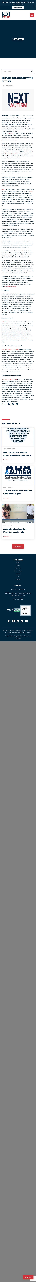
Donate (18, 577)
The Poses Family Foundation (9, 379)
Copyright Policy (18, 636)
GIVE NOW (28, 1277)
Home (18, 562)
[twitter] (22, 622)
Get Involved (18, 571)
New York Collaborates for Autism (10, 349)
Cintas (30, 191)
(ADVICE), (11, 133)
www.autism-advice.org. (10, 287)
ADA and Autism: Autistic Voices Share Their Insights (17, 492)
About (18, 565)
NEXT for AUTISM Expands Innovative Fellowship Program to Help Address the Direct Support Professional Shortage (17, 454)
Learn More (18, 7)
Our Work (18, 568)
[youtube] (26, 622)
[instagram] (13, 622)
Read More (7, 460)
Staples (3, 189)
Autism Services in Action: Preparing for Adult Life (14, 530)
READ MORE (18, 546)
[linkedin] (18, 622)
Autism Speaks (5, 322)
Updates (18, 574)
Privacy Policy (9, 636)
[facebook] (9, 622)
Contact (18, 579)
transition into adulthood (11, 154)
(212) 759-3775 (18, 599)
